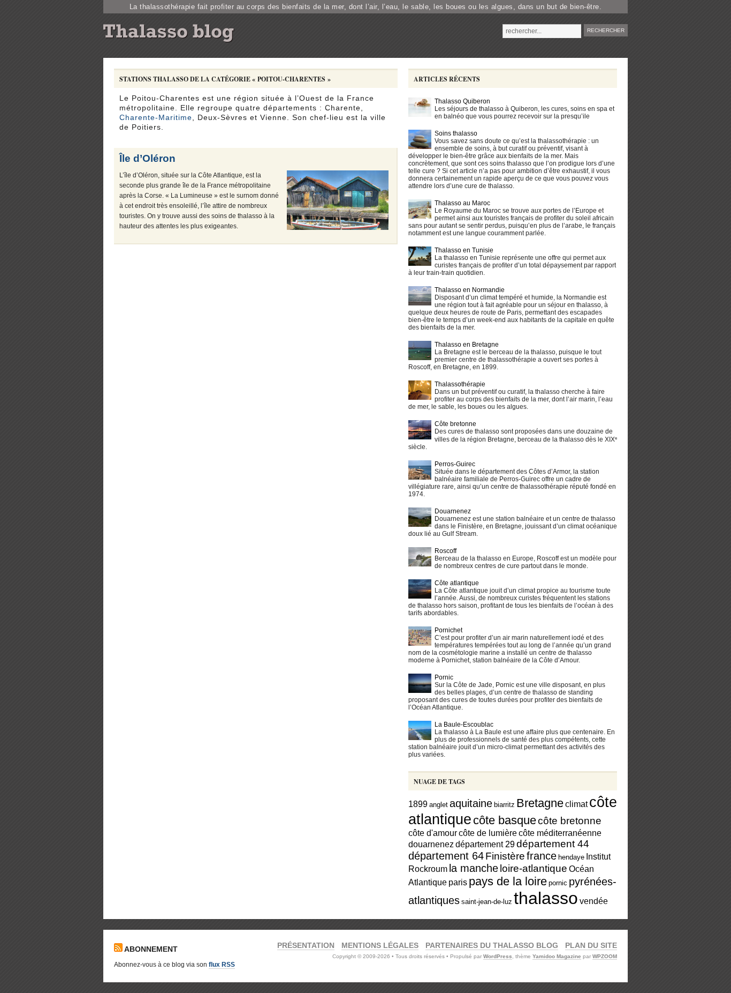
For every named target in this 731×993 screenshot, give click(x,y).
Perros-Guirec (455, 464)
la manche (473, 868)
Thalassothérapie (460, 384)
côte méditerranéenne (560, 833)
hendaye (571, 857)
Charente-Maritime (155, 117)
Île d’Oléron (147, 158)
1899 (418, 804)
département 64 (446, 856)
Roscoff (445, 551)
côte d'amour (432, 833)
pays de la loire (508, 881)
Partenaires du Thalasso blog (491, 945)
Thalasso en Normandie (470, 290)
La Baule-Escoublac (464, 724)
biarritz (504, 805)
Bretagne (540, 803)
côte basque (504, 820)
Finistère (505, 856)
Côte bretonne (455, 424)
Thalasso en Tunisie (464, 250)
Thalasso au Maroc (462, 203)
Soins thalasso (456, 133)
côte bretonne (569, 820)
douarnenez (431, 844)
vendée (594, 901)
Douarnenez (453, 511)
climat (576, 804)
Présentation (305, 945)
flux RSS (222, 964)
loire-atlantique (533, 868)
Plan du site (591, 945)
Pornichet (448, 630)
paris (457, 882)
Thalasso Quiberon (462, 101)
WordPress (497, 956)
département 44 (552, 843)
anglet (438, 805)
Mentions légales (379, 945)
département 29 (485, 844)
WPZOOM (604, 956)
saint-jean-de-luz (486, 902)
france (542, 856)
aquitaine (471, 803)
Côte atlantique (457, 583)
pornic (558, 883)
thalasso (546, 898)
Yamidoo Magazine (556, 956)
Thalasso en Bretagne (467, 344)
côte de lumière (488, 833)
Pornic (444, 677)
